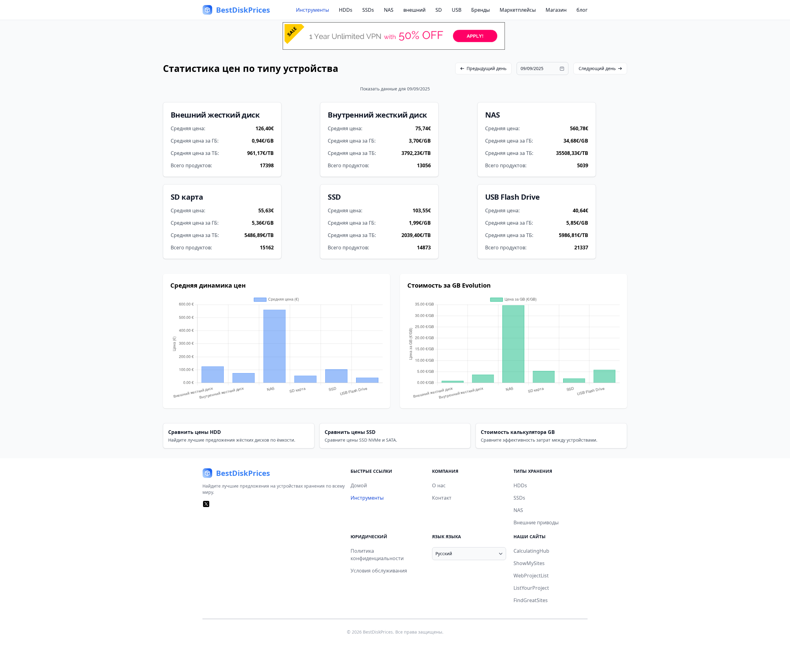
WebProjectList (531, 575)
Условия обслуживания (379, 570)
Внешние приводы (536, 522)
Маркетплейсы (518, 9)
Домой (359, 485)
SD (438, 9)
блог (582, 9)
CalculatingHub (531, 550)
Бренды (480, 9)
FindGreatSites (531, 600)
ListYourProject (531, 588)
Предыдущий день (486, 68)
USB (456, 9)
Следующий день (597, 68)
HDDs (345, 9)
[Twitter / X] (206, 504)
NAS (388, 9)
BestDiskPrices (378, 632)
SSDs (368, 9)
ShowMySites (529, 563)
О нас (439, 485)
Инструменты (312, 9)
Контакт (441, 497)
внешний (414, 9)
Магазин (556, 9)
